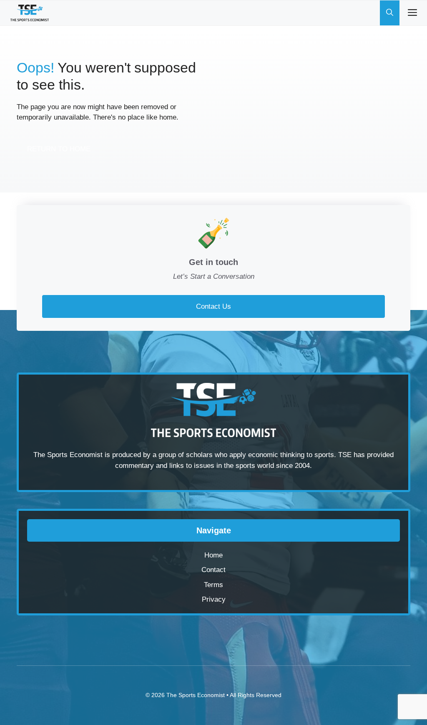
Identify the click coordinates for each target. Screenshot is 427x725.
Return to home (58, 149)
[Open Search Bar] (389, 12)
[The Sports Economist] (29, 12)
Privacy (214, 599)
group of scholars (185, 455)
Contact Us (213, 306)
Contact (213, 570)
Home (213, 555)
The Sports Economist (195, 695)
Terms (213, 585)
